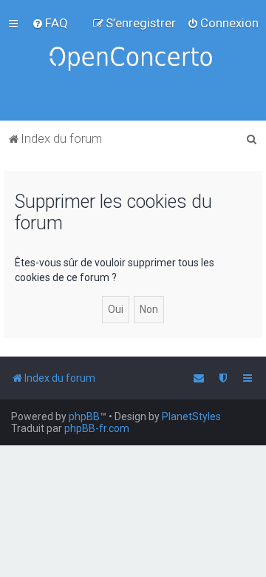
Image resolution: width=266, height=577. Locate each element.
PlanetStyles (191, 416)
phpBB (84, 416)
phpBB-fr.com (96, 428)
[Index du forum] (133, 60)
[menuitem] (50, 23)
